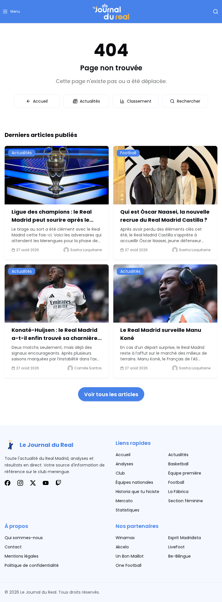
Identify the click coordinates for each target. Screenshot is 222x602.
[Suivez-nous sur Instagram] (20, 482)
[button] (11, 11)
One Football (128, 565)
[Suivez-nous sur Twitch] (58, 482)
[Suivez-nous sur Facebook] (7, 482)
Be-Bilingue (179, 556)
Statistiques (127, 510)
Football (176, 482)
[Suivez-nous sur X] (33, 482)
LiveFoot (176, 547)
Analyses (124, 464)
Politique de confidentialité (32, 565)
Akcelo (122, 547)
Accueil (40, 101)
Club (120, 473)
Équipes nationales (134, 482)
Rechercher (188, 101)
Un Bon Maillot (130, 556)
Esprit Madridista (184, 538)
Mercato (124, 501)
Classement (139, 101)
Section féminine (185, 501)
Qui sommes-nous (24, 538)
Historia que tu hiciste (137, 491)
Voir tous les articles (111, 394)
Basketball (178, 464)
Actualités (90, 101)
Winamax (125, 538)
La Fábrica (178, 491)
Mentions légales (21, 556)
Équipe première (184, 473)
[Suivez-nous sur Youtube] (46, 482)
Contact (13, 547)
